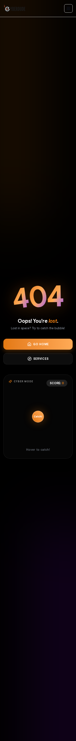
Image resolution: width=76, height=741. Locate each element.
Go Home (41, 344)
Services (41, 359)
